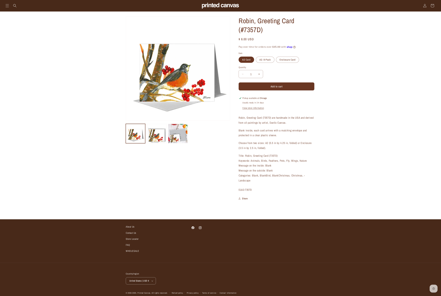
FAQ (128, 244)
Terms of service (209, 293)
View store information (253, 108)
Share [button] (245, 198)
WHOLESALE (132, 250)
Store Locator (132, 238)
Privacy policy (193, 293)
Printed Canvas (143, 293)
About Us (130, 226)
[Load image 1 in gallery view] (135, 133)
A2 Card (246, 59)
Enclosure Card (287, 59)
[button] (7, 5)
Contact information (228, 293)
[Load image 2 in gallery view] (156, 133)
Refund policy (177, 293)
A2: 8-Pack (265, 59)
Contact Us (131, 232)
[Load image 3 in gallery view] (178, 133)
